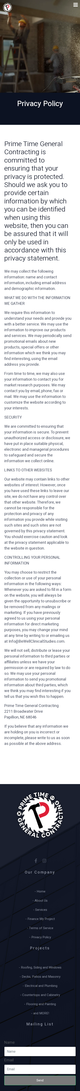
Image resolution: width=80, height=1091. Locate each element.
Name (9, 1042)
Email (9, 1060)
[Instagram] (44, 860)
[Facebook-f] (36, 860)
